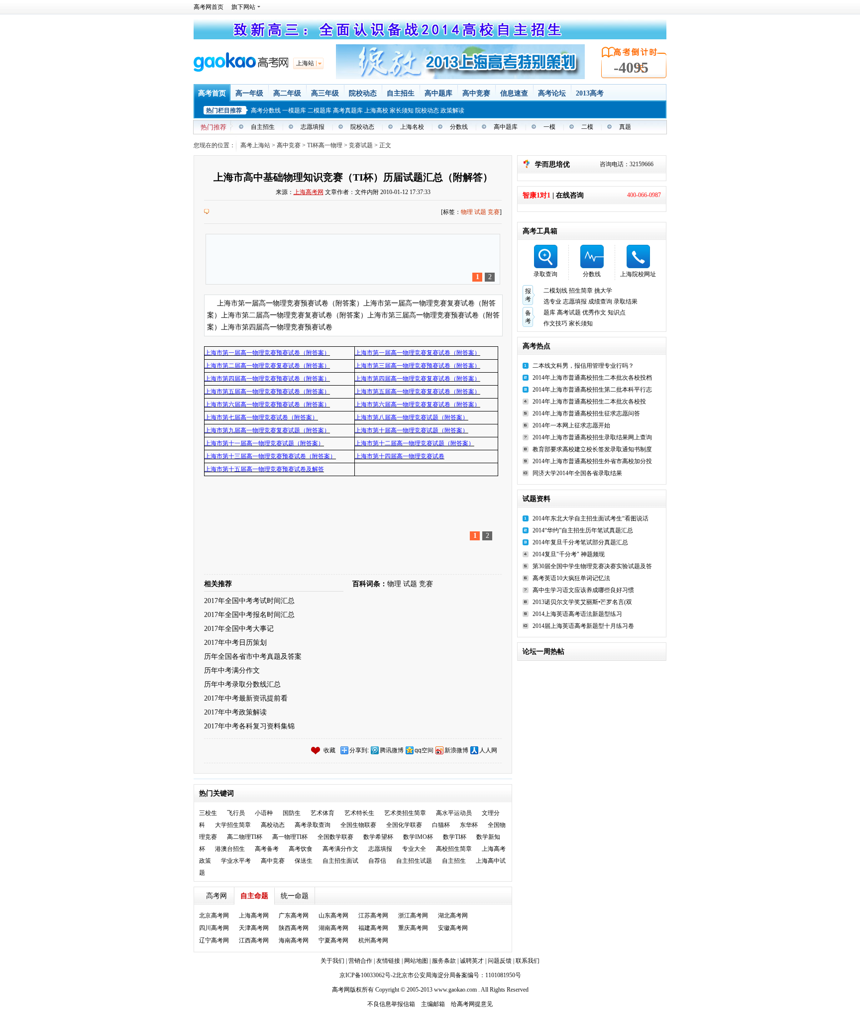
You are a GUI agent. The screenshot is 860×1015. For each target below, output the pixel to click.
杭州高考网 (373, 940)
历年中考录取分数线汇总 (242, 684)
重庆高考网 (413, 927)
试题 (480, 211)
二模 (587, 126)
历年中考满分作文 (232, 670)
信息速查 (514, 93)
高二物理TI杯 (244, 836)
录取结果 (626, 301)
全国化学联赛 (404, 824)
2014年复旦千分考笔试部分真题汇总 (580, 542)
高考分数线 (266, 110)
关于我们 (332, 960)
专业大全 (414, 848)
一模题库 (294, 110)
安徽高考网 (453, 927)
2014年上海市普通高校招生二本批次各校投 (589, 401)
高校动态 (273, 824)
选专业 (552, 301)
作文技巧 (555, 323)
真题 (625, 126)
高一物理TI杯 (290, 836)
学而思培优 (552, 164)
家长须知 (402, 110)
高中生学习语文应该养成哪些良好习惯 (583, 590)
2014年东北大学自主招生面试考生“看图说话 (590, 518)
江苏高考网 (373, 915)
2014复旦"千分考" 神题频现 (569, 554)
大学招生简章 (233, 824)
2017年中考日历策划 (235, 642)
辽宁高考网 (214, 940)
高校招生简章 (454, 848)
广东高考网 (294, 915)
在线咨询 (570, 195)
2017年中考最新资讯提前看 (246, 698)
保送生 (304, 860)
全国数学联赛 (335, 836)
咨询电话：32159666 (626, 164)
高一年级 (249, 93)
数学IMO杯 (418, 836)
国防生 (292, 813)
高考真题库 (348, 110)
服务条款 (444, 960)
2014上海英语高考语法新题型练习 (577, 613)
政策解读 (452, 110)
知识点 (617, 312)
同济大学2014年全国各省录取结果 (577, 473)
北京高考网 (214, 915)
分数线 (459, 126)
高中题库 (438, 93)
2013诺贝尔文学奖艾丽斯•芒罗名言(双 (582, 602)
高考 (338, 989)
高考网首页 (208, 6)
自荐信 (377, 860)
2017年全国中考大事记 (239, 628)
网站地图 (417, 960)
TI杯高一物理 (324, 145)
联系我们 (527, 960)
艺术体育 (322, 813)
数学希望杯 (378, 836)
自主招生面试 (340, 860)
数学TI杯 (454, 836)
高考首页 (212, 93)
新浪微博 (456, 750)
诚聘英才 (472, 960)
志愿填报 (312, 126)
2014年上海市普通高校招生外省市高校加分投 (592, 461)
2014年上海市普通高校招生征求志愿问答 (586, 413)
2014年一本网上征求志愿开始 (571, 425)
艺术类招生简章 (405, 813)
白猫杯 (441, 824)
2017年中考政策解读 (235, 712)
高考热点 (536, 346)
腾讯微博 (392, 750)
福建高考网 (373, 927)
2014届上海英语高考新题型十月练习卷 (583, 625)
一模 (549, 126)
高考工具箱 (540, 231)
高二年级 (287, 93)
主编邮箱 (433, 1004)
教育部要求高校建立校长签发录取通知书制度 (592, 449)
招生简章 (581, 290)
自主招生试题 (414, 860)
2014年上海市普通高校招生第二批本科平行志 (592, 389)
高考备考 (267, 848)
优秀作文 (594, 312)
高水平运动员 (454, 813)
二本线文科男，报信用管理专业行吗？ (583, 365)
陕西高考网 (294, 927)
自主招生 (401, 93)
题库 (549, 312)
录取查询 (545, 274)
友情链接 (389, 960)
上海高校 (376, 110)
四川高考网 (214, 927)
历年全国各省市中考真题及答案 (253, 656)
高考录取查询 (312, 824)
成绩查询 (600, 301)
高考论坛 (552, 93)
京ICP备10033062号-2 (367, 975)
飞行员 (236, 813)
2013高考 (590, 93)
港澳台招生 (230, 848)
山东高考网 (333, 915)
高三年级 (325, 93)
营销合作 (360, 960)
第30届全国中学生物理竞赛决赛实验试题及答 (592, 566)
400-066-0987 (644, 195)
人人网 (488, 750)
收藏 (329, 750)
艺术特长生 (359, 813)
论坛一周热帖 (543, 651)
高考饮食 (301, 848)
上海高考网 (308, 192)
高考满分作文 (340, 848)
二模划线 (555, 290)
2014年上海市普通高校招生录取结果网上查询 (592, 437)
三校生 (208, 813)
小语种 (264, 813)
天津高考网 (254, 927)
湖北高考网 (453, 915)
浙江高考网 (413, 915)
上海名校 (412, 126)
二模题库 (319, 110)
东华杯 (469, 824)
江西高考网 (254, 940)
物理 (467, 211)
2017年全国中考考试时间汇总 (249, 601)
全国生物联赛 (358, 824)
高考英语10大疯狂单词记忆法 (571, 578)
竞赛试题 (361, 145)
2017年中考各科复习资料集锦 (249, 726)
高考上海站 (255, 145)
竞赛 (494, 211)
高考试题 (569, 312)
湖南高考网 (333, 927)
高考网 (216, 896)
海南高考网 (294, 940)
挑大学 (603, 290)
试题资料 (536, 499)
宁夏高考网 (333, 940)
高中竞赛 (476, 93)
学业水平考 (236, 860)
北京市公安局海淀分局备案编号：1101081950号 (458, 975)
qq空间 (424, 750)
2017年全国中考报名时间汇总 (249, 614)
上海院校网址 (638, 274)
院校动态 (363, 93)
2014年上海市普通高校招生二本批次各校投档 (592, 377)
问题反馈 (500, 960)
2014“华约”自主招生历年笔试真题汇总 (583, 530)
